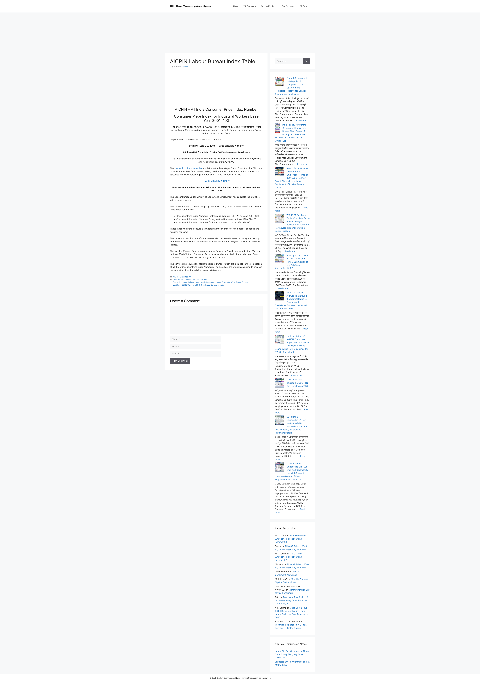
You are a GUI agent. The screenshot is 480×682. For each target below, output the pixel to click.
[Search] (306, 61)
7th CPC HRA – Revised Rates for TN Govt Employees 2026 (297, 382)
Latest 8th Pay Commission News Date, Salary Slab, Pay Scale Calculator (292, 654)
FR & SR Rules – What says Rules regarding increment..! (290, 538)
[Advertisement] (240, 29)
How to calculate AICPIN (196, 279)
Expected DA (185, 277)
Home (235, 6)
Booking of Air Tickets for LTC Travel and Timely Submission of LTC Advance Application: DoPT (291, 261)
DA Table (304, 6)
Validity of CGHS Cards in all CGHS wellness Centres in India (198, 285)
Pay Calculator (288, 6)
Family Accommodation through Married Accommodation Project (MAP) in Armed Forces (210, 282)
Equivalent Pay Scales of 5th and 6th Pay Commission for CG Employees (291, 600)
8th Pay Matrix (267, 6)
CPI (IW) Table (179, 279)
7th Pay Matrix (250, 6)
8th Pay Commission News (190, 6)
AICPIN (176, 277)
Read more (301, 120)
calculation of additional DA (188, 168)
